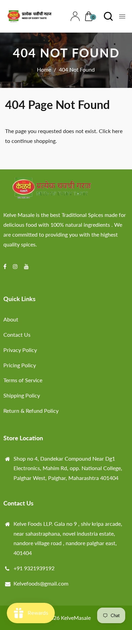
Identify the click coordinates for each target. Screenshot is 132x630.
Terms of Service (22, 380)
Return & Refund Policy (31, 410)
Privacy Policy (20, 350)
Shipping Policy (21, 395)
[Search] (106, 16)
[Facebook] (5, 266)
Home (44, 69)
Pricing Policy (19, 365)
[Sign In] (73, 16)
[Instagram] (16, 266)
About (10, 319)
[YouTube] (27, 266)
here (117, 131)
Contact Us (16, 334)
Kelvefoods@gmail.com (41, 583)
